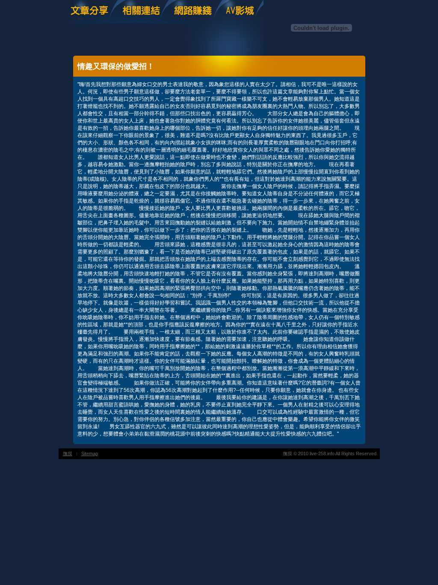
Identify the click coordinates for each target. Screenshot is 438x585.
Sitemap (89, 453)
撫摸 (67, 453)
